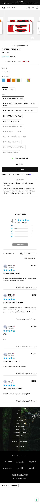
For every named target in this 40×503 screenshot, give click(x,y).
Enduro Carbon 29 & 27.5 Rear (13, 126)
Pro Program (20, 420)
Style (3, 94)
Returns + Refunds (20, 423)
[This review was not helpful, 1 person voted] (34, 319)
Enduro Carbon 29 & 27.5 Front (13, 98)
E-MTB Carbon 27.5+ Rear (11, 142)
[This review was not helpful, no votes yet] (34, 288)
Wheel (3, 85)
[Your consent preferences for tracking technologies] (37, 500)
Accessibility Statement (20, 432)
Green (18, 80)
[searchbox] (11, 253)
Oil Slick (28, 80)
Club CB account (33, 3)
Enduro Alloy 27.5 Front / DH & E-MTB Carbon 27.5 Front (19, 105)
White (23, 80)
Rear (12, 89)
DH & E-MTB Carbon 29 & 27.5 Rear (14, 137)
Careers (20, 417)
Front (5, 89)
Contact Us (20, 414)
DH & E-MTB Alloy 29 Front (11, 121)
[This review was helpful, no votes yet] (31, 288)
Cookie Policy (20, 435)
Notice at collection (9, 486)
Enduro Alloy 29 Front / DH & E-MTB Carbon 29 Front (19, 111)
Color (5, 76)
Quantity (4, 68)
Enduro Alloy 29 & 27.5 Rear (12, 131)
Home (13, 45)
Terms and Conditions (20, 426)
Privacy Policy (20, 429)
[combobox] (30, 258)
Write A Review (20, 244)
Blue (4, 80)
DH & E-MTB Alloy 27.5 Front (12, 116)
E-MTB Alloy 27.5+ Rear (10, 152)
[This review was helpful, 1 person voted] (31, 346)
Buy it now (20, 169)
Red (9, 80)
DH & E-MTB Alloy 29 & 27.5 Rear (13, 147)
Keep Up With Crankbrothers (19, 441)
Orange (13, 80)
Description (20, 180)
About (20, 411)
